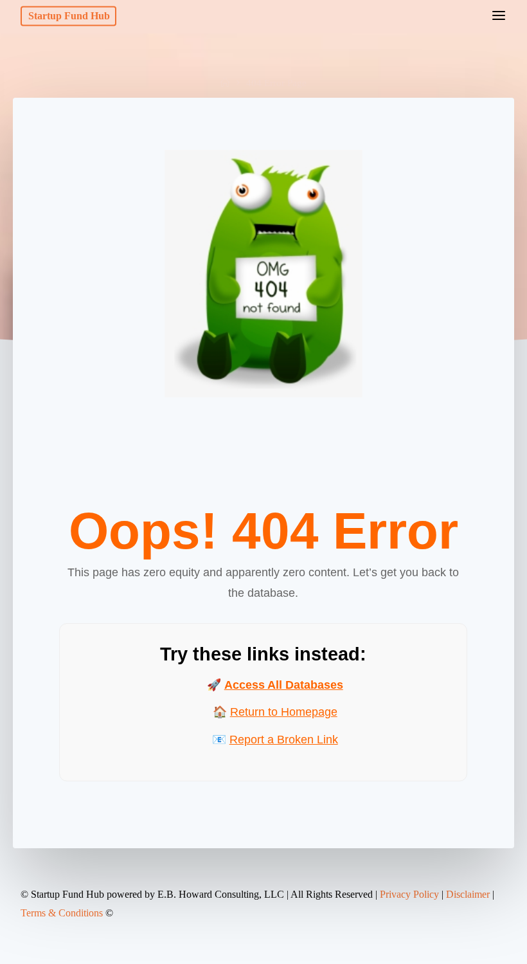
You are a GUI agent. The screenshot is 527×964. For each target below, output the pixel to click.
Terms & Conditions (62, 912)
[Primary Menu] (498, 16)
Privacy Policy (409, 894)
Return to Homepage (283, 711)
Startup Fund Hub (69, 15)
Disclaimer (468, 894)
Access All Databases (283, 684)
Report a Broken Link (283, 738)
